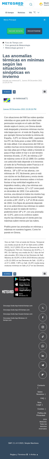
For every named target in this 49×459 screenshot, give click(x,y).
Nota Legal (38, 403)
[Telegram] (43, 365)
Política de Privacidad (41, 414)
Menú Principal (10, 20)
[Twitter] (43, 307)
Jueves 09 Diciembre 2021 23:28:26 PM (19, 109)
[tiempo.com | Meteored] (8, 291)
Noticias (21, 13)
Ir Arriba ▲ (33, 455)
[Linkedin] (43, 355)
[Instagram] (43, 326)
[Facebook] (42, 317)
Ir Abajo (7, 92)
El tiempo (9, 13)
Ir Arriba (7, 274)
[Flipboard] (43, 374)
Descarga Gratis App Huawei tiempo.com (17, 314)
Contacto (41, 385)
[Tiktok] (43, 336)
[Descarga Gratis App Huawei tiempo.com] (23, 289)
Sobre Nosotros (40, 393)
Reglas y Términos (18, 455)
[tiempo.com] (12, 4)
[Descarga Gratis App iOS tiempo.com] (22, 284)
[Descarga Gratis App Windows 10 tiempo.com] (22, 294)
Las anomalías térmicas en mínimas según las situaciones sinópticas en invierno (23, 66)
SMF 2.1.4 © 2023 (15, 443)
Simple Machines (31, 443)
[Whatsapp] (42, 346)
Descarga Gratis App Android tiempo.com (17, 306)
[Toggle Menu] (44, 20)
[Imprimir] (44, 92)
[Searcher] (30, 4)
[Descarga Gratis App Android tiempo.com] (22, 279)
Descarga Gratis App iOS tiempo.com (16, 310)
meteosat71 (22, 98)
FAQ (42, 398)
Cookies (41, 409)
